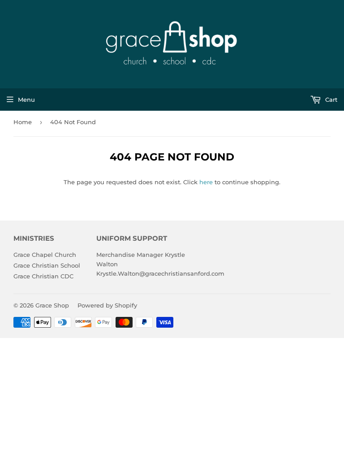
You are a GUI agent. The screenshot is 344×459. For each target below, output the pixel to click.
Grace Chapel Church (44, 254)
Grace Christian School (46, 265)
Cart (330, 99)
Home (22, 122)
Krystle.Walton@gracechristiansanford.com (160, 273)
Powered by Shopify (107, 305)
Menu (26, 99)
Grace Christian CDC (43, 276)
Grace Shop (52, 305)
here (206, 182)
